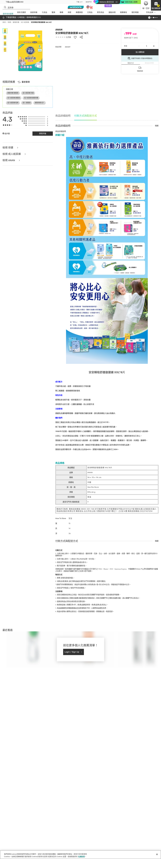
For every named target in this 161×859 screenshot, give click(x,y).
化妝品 (44, 12)
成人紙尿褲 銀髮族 (13, 98)
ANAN (58, 29)
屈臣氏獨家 (21, 12)
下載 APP (79, 2)
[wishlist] (75, 37)
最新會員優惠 (8, 14)
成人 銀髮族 (27, 103)
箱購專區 (123, 12)
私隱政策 (81, 856)
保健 (69, 12)
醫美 (53, 12)
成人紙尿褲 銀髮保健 (31, 98)
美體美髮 (79, 12)
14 (77, 559)
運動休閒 (112, 12)
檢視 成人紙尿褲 (12, 154)
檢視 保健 (8, 147)
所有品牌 (149, 12)
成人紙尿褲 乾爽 (12, 103)
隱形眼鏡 (135, 12)
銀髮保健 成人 (39, 103)
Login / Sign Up (72, 652)
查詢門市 (89, 2)
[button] (156, 5)
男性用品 (100, 12)
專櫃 (61, 12)
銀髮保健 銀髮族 (12, 93)
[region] (80, 854)
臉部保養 (33, 12)
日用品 (89, 12)
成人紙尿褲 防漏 (28, 93)
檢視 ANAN (9, 160)
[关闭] (157, 854)
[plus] (154, 46)
